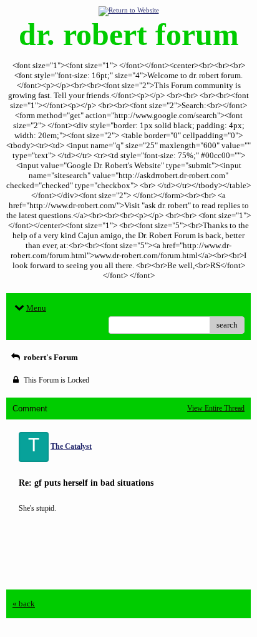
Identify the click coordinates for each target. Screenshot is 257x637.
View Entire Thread (216, 408)
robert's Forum (50, 357)
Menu (36, 308)
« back (23, 603)
